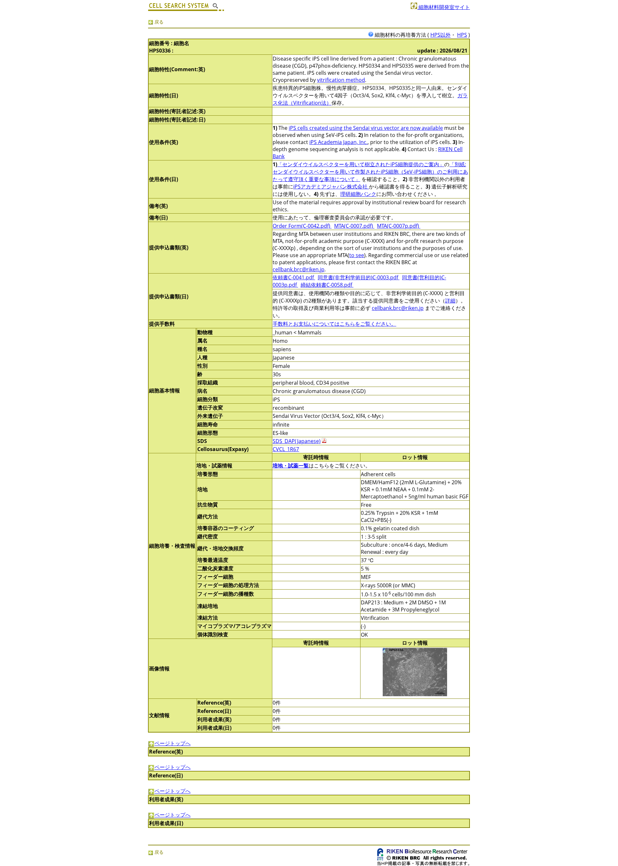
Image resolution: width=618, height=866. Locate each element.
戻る (158, 22)
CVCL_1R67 (286, 449)
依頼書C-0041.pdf (294, 277)
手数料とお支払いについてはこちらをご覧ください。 (334, 323)
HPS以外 (440, 34)
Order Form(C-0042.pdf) (302, 225)
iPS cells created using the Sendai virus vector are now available (366, 127)
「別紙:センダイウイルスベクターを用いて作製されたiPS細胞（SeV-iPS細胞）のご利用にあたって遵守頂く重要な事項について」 (370, 172)
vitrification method (341, 79)
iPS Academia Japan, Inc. (338, 142)
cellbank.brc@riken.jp (298, 269)
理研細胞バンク (358, 193)
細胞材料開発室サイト (443, 7)
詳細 (450, 300)
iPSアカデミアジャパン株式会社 (331, 186)
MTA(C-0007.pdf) (354, 225)
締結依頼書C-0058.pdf (327, 284)
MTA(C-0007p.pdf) (398, 225)
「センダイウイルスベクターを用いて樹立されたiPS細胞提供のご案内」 (360, 164)
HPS (462, 34)
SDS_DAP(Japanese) (297, 441)
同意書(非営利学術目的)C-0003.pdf (358, 277)
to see (356, 255)
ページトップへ (172, 743)
